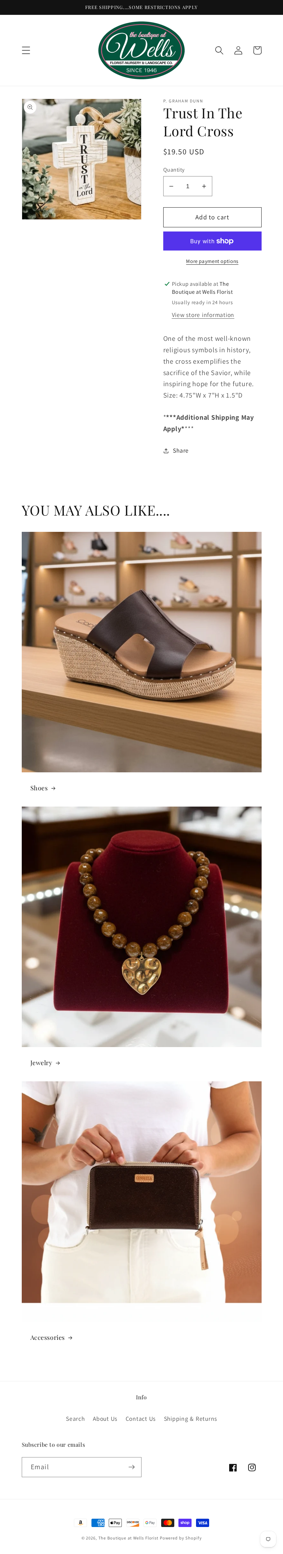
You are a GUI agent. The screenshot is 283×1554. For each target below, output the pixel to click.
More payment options (212, 261)
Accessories (47, 1338)
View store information (203, 315)
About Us (105, 1419)
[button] (26, 50)
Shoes (39, 788)
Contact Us (141, 1419)
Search (75, 1419)
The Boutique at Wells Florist (129, 1538)
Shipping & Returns (190, 1419)
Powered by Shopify (181, 1538)
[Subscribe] (131, 1467)
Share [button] (181, 450)
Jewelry (41, 1063)
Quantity (174, 169)
